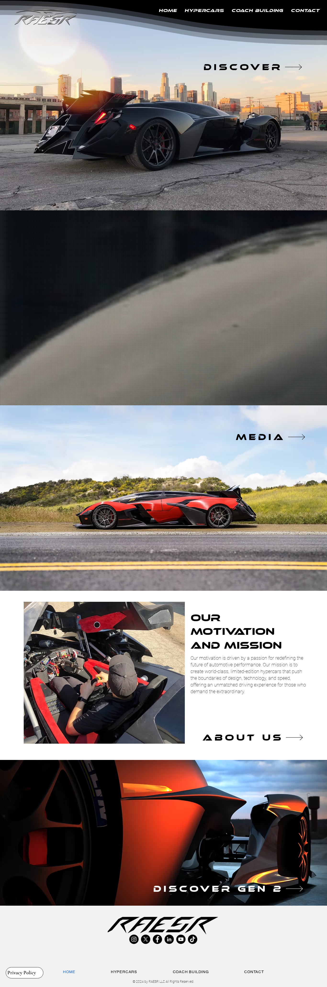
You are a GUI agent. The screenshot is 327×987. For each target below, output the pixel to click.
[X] (145, 939)
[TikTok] (192, 939)
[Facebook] (157, 939)
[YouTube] (181, 939)
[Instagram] (134, 939)
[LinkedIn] (169, 939)
